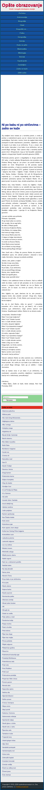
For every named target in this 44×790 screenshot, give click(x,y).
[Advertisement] (22, 98)
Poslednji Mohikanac (9, 658)
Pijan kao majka (7, 637)
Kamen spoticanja (8, 514)
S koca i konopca (8, 703)
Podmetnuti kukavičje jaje (10, 654)
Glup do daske (7, 483)
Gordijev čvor (6, 486)
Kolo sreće (5, 521)
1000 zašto (22, 73)
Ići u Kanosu (6, 493)
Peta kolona (6, 630)
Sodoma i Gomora (8, 713)
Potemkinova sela (8, 661)
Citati (22, 25)
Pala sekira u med (8, 617)
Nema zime (6, 572)
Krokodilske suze (8, 534)
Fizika (22, 33)
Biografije (22, 21)
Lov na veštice (7, 545)
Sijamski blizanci (7, 696)
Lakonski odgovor (8, 541)
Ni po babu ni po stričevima (11, 579)
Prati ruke (5, 665)
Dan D (4, 462)
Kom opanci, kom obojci (10, 527)
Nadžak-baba (6, 565)
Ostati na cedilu (7, 613)
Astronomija (22, 17)
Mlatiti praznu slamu (9, 555)
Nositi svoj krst (7, 593)
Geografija (22, 37)
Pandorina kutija (7, 620)
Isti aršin (5, 497)
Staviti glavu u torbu (9, 723)
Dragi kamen (6, 473)
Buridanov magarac (8, 449)
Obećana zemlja (7, 600)
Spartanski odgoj (8, 720)
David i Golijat (7, 466)
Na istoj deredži (7, 569)
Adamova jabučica (8, 411)
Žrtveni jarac (6, 771)
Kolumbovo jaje (7, 524)
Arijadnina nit (6, 431)
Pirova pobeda (7, 641)
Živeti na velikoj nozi (9, 768)
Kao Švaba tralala (8, 517)
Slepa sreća (6, 706)
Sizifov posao (6, 699)
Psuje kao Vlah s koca (9, 679)
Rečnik (22, 57)
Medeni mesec (7, 548)
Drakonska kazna (8, 476)
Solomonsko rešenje (9, 716)
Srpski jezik (22, 61)
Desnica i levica (7, 469)
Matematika (22, 49)
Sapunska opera (7, 689)
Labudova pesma (8, 538)
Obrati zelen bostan (8, 603)
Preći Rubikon (7, 668)
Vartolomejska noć (8, 751)
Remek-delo (6, 685)
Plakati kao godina (8, 648)
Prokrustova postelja (9, 675)
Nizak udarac (6, 586)
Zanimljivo (22, 65)
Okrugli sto (6, 610)
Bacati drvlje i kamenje (9, 435)
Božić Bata (5, 445)
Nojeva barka (6, 589)
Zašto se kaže (22, 69)
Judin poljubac (7, 510)
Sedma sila (6, 692)
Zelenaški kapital (8, 757)
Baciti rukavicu (7, 438)
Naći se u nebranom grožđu (11, 562)
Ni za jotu (5, 582)
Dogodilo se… (22, 29)
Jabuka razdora (7, 507)
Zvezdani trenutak (8, 761)
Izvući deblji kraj (7, 503)
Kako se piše (22, 45)
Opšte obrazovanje (22, 5)
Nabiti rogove (6, 558)
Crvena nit (5, 455)
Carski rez (5, 452)
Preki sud (5, 672)
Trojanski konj (7, 737)
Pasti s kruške (7, 627)
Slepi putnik (6, 709)
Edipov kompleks (8, 479)
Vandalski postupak (8, 747)
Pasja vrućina (6, 624)
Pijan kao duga (7, 634)
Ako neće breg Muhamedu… (12, 418)
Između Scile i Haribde (9, 500)
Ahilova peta (6, 414)
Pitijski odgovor (7, 644)
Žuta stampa (6, 775)
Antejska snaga (7, 428)
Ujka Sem (5, 744)
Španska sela (6, 730)
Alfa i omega (6, 425)
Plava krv (5, 651)
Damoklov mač (7, 459)
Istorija (22, 41)
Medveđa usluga (7, 552)
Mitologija (22, 53)
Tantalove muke (7, 733)
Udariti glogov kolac (8, 740)
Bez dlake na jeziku (8, 442)
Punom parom (7, 682)
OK (3, 606)
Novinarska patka (8, 596)
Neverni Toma (7, 576)
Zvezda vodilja (7, 764)
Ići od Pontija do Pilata (9, 490)
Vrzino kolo (6, 754)
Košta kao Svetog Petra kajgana (13, 531)
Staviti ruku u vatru (8, 727)
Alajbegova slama (8, 421)
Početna (22, 13)
